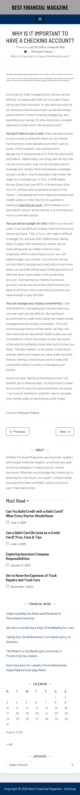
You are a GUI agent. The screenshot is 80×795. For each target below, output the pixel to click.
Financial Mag (55, 47)
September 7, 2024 (21, 586)
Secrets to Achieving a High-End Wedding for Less (40, 627)
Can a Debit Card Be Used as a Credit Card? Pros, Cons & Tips (33, 534)
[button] (40, 19)
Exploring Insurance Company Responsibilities (27, 556)
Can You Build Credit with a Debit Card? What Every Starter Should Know (34, 513)
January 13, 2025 (20, 565)
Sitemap (70, 789)
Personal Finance (28, 412)
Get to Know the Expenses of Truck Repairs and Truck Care (31, 577)
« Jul (9, 744)
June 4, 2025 (18, 522)
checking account (30, 205)
